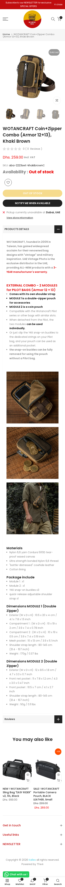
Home (6, 34)
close (59, 4)
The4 (40, 864)
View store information (19, 217)
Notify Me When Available (32, 203)
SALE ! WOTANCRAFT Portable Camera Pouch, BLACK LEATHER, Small (46, 794)
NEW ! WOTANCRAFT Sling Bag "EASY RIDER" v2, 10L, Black (17, 792)
